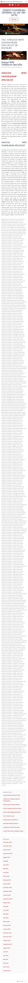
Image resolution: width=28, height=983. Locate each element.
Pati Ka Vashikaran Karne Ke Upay (12, 808)
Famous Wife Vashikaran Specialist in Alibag (16, 230)
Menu (15, 19)
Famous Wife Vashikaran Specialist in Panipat (11, 606)
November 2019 (7, 846)
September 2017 (7, 944)
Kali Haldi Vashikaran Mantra (10, 823)
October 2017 (6, 940)
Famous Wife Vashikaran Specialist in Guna (15, 412)
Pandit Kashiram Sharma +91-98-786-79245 (14, 13)
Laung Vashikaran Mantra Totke (11, 795)
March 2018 (6, 921)
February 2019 (7, 880)
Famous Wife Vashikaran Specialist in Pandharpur (12, 605)
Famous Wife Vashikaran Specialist (11, 63)
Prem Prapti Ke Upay (8, 816)
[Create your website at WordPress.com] (14, 1)
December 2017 (7, 933)
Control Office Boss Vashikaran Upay (13, 831)
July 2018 (5, 906)
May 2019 (5, 868)
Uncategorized (18, 67)
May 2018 (5, 914)
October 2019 (7, 849)
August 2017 (6, 948)
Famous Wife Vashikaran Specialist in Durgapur (12, 379)
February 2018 (7, 925)
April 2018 (6, 917)
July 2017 (5, 951)
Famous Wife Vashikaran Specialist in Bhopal (11, 306)
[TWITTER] (15, 5)
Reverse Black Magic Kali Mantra (12, 812)
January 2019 (6, 883)
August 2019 (6, 857)
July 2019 (5, 861)
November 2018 (7, 891)
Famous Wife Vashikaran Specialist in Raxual (11, 649)
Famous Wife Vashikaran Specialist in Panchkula (12, 603)
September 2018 (7, 899)
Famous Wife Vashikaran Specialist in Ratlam (15, 647)
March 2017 (6, 967)
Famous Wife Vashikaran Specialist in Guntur (11, 413)
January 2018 (6, 929)
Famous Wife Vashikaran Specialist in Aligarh (11, 232)
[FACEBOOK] (10, 5)
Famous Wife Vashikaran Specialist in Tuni (14, 749)
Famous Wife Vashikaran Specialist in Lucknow (12, 522)
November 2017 (7, 936)
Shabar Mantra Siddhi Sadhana (11, 804)
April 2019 (6, 872)
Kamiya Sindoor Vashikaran (10, 819)
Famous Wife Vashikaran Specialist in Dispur (16, 376)
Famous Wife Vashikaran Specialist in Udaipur (11, 751)
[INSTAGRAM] (18, 5)
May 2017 (5, 959)
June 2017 (5, 955)
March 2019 (6, 876)
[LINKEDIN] (12, 5)
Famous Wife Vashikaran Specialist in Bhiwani (15, 305)
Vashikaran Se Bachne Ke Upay (11, 827)
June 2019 (6, 865)
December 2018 (7, 887)
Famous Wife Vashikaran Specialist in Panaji (15, 601)
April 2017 (5, 963)
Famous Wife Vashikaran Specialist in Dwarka (11, 381)
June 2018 (6, 910)
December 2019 (7, 842)
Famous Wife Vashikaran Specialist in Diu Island (12, 378)
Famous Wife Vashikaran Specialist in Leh (17, 520)
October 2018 (7, 895)
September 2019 (7, 853)
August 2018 (6, 902)
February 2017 (7, 970)
